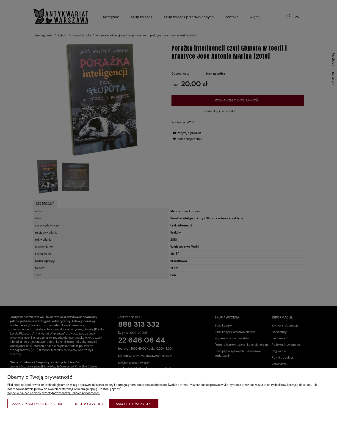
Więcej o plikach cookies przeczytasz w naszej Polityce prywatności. (53, 393)
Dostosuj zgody (88, 404)
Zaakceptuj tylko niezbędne (37, 404)
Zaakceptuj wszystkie (134, 404)
